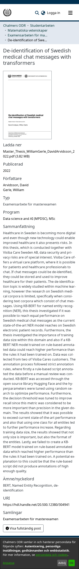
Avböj (62, 563)
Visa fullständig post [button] (25, 528)
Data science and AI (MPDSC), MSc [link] (29, 218)
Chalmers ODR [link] (14, 25)
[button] (37, 12)
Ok (71, 563)
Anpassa (8, 563)
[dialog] (39, 553)
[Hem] (7, 13)
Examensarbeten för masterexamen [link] (28, 35)
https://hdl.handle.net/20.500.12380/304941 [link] (36, 504)
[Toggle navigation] (70, 13)
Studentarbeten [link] (42, 25)
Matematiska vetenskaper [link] (28, 30)
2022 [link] (6, 170)
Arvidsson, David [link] (16, 185)
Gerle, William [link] (13, 190)
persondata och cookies (52, 555)
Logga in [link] (54, 13)
